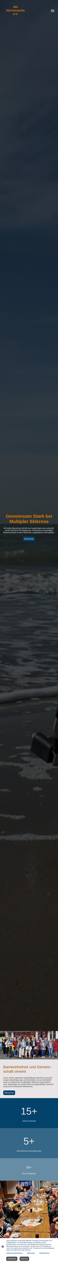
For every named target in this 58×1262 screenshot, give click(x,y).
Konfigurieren (44, 1253)
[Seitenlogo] (15, 18)
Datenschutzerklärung (14, 1253)
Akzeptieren (11, 1259)
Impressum (31, 1253)
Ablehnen (24, 1259)
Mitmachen (29, 539)
